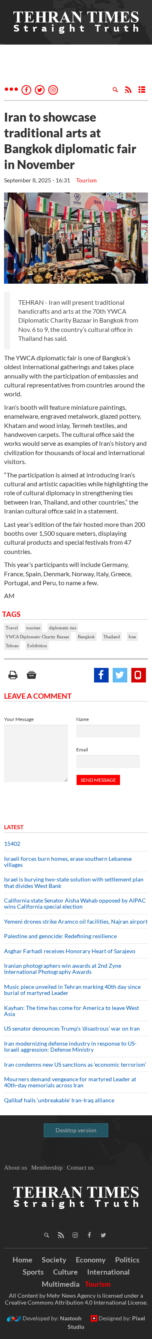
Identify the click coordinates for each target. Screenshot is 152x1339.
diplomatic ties (62, 627)
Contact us (80, 1167)
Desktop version (76, 1130)
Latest (14, 827)
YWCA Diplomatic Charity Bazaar (37, 636)
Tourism (86, 180)
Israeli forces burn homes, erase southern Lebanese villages (68, 861)
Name (82, 719)
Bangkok (86, 636)
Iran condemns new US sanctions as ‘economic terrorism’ (75, 1064)
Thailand (111, 636)
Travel (12, 627)
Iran (132, 636)
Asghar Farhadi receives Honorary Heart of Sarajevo (69, 951)
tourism (33, 627)
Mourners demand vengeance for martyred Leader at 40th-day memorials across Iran (70, 1082)
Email (82, 750)
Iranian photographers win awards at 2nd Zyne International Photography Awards (62, 968)
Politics (127, 1259)
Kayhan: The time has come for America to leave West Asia (71, 1010)
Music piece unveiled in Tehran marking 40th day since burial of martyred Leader (72, 989)
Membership (47, 1167)
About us (15, 1167)
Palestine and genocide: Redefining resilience (60, 936)
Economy (91, 1259)
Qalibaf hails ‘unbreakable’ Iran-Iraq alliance (59, 1100)
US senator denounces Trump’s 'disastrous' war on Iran (72, 1028)
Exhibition (37, 645)
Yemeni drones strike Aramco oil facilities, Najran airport (76, 921)
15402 (12, 843)
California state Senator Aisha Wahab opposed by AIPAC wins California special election (75, 903)
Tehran (12, 645)
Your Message (19, 719)
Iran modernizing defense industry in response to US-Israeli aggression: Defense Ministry (70, 1046)
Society (54, 1259)
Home (22, 1259)
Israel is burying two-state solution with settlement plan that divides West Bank (73, 882)
